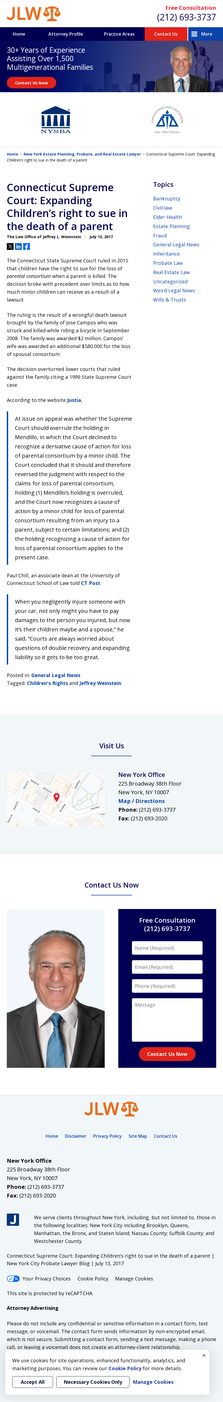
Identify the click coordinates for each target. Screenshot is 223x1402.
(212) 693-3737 (186, 17)
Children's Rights (47, 683)
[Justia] (13, 1220)
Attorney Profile (65, 34)
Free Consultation (190, 7)
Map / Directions (141, 801)
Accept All (33, 1382)
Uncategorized (170, 281)
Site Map (138, 1136)
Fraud (160, 235)
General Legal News (55, 675)
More (206, 34)
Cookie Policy (93, 1278)
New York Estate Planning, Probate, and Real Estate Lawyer (82, 154)
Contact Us (166, 34)
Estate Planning (171, 226)
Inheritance (166, 253)
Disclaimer (75, 1136)
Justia (74, 400)
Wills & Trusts (169, 299)
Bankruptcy (166, 198)
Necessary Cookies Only (93, 1382)
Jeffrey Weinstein (100, 683)
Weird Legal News (174, 290)
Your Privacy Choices (47, 1278)
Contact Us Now (31, 82)
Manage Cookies (134, 1278)
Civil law (162, 207)
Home (19, 34)
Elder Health (167, 217)
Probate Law (168, 263)
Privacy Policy (107, 1136)
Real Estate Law (171, 272)
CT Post (90, 583)
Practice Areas (119, 34)
